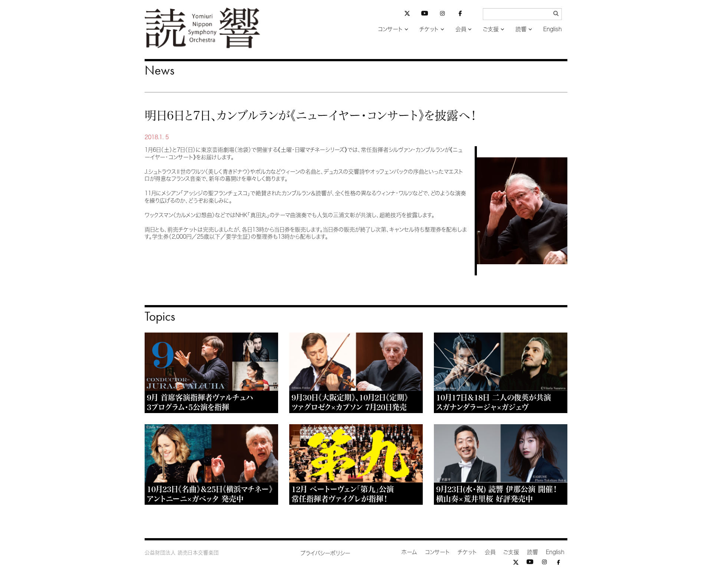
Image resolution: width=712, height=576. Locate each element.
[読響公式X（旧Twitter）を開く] (407, 14)
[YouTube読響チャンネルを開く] (424, 14)
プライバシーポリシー (325, 553)
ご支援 (491, 29)
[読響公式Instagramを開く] (442, 14)
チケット (429, 29)
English (552, 29)
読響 (521, 29)
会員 (460, 29)
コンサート (390, 29)
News (159, 70)
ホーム (409, 552)
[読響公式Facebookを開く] (460, 14)
